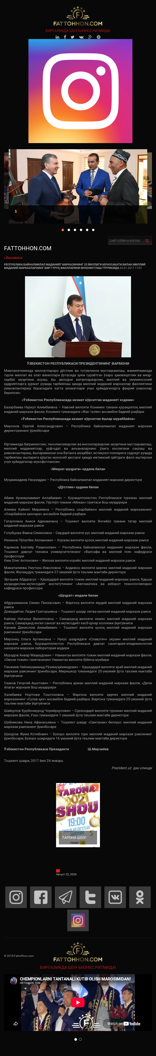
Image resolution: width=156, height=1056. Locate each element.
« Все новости (13, 257)
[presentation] (60, 787)
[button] (75, 1039)
